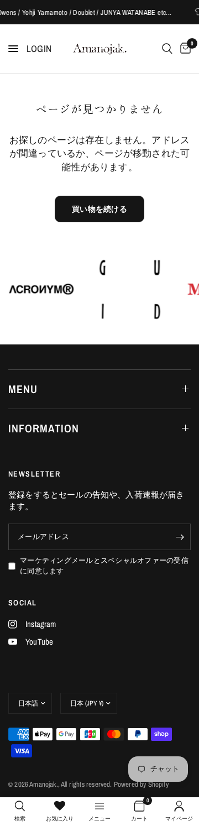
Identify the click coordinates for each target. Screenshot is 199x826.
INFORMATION (43, 428)
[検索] (167, 48)
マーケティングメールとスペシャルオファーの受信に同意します (104, 566)
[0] (183, 48)
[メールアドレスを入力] (180, 537)
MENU (23, 388)
